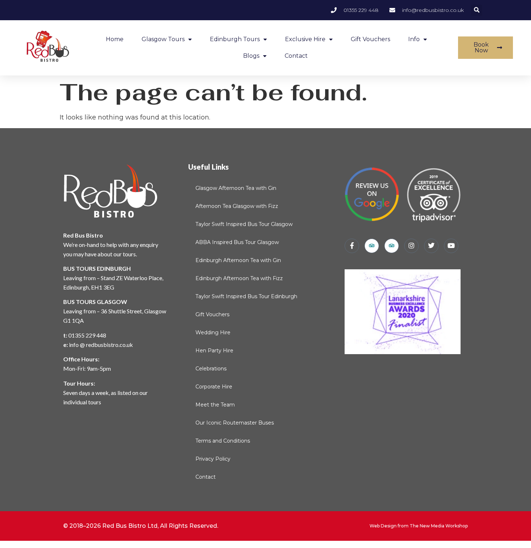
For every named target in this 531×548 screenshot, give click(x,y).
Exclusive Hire (305, 39)
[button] (476, 10)
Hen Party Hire (214, 350)
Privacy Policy (212, 459)
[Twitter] (431, 246)
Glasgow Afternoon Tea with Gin (235, 188)
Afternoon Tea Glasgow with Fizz (236, 206)
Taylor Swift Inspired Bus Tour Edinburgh (246, 296)
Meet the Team (215, 404)
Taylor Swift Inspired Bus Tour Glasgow (244, 224)
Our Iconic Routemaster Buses (234, 422)
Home (115, 39)
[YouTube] (451, 246)
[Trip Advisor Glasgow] (371, 246)
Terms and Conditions (222, 441)
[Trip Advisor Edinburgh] (391, 246)
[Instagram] (411, 246)
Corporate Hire (213, 386)
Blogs (251, 55)
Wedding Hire (212, 332)
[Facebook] (352, 246)
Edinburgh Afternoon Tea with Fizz (239, 278)
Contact (296, 55)
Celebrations (210, 368)
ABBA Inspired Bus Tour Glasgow (237, 242)
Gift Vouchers (370, 39)
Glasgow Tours (163, 39)
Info (414, 39)
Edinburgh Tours (235, 39)
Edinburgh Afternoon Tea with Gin (238, 260)
